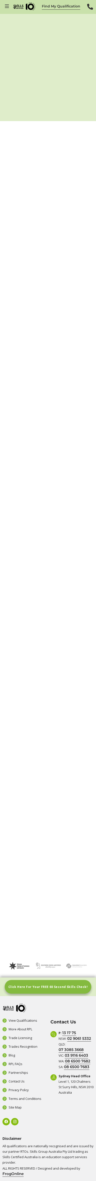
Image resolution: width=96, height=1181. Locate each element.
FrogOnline (13, 1173)
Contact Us (17, 1081)
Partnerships (18, 1072)
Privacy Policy (19, 1090)
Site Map (15, 1107)
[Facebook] (6, 1121)
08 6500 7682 (77, 1061)
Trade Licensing (20, 1038)
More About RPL (20, 1029)
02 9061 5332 (79, 1038)
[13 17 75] (90, 10)
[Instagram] (14, 1121)
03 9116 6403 (76, 1055)
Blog (12, 1055)
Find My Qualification (61, 6)
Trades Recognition (23, 1046)
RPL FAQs (15, 1064)
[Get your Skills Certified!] (7, 6)
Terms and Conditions (25, 1098)
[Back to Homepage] (24, 6)
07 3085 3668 (71, 1049)
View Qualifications (23, 1020)
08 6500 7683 (76, 1066)
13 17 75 (69, 1032)
